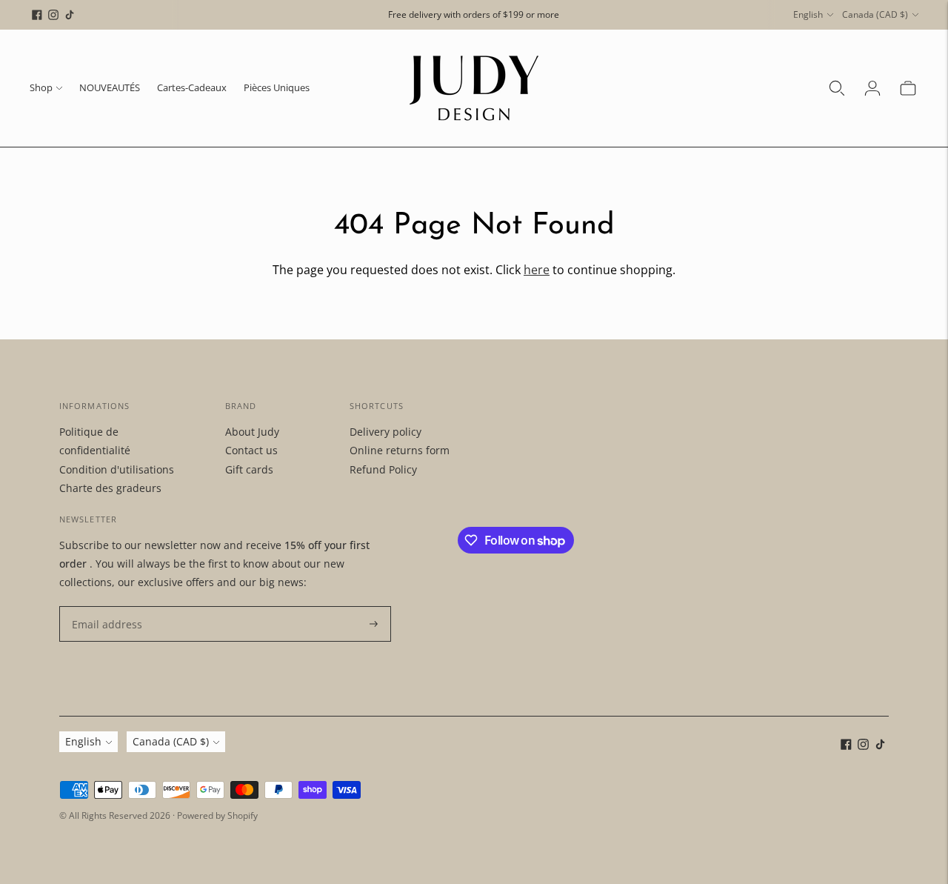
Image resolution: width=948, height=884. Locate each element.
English (808, 14)
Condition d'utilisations (116, 469)
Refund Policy (383, 469)
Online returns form (400, 450)
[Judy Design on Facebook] (37, 15)
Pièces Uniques (277, 87)
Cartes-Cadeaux (192, 87)
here (537, 270)
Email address (103, 606)
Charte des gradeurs (110, 488)
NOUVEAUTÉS (109, 87)
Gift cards (249, 469)
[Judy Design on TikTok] (69, 15)
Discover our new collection (473, 25)
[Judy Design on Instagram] (53, 15)
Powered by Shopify (217, 815)
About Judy (252, 432)
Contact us (251, 450)
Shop (41, 87)
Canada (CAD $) (875, 14)
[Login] (872, 88)
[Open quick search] (837, 88)
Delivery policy (385, 432)
